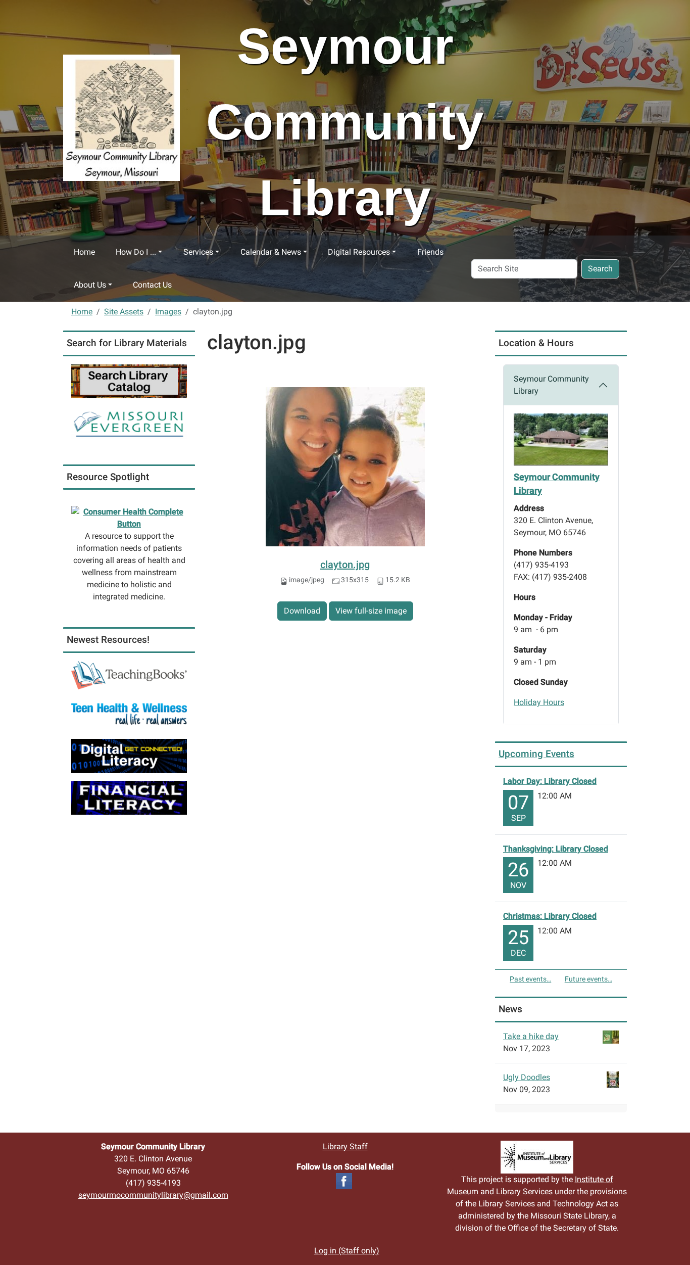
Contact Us (152, 285)
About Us (90, 285)
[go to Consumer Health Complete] (129, 518)
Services (198, 252)
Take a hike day (531, 1036)
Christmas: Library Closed (550, 916)
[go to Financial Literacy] (129, 797)
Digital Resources (359, 252)
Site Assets (123, 311)
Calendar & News (270, 252)
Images (168, 311)
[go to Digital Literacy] (129, 755)
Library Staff (345, 1146)
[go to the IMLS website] (537, 1157)
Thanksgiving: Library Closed (555, 849)
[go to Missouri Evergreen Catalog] (129, 422)
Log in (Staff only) (346, 1250)
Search (600, 268)
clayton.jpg (345, 564)
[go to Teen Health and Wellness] (129, 713)
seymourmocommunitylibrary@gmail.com (153, 1195)
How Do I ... (136, 252)
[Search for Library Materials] (129, 381)
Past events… (530, 979)
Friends (430, 252)
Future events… (588, 979)
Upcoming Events (536, 754)
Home (84, 252)
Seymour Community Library (551, 385)
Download (302, 611)
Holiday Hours (539, 702)
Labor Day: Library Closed (550, 781)
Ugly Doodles (526, 1077)
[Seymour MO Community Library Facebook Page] (344, 1180)
